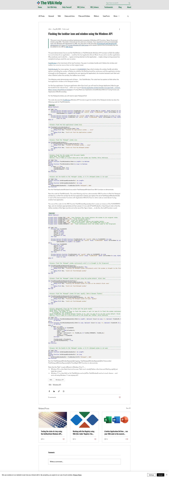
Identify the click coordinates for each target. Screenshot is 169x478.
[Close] (166, 474)
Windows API (60, 380)
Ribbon (96, 16)
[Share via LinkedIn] (54, 391)
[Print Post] (64, 391)
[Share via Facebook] (49, 391)
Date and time (70, 16)
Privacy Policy (77, 475)
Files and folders (84, 16)
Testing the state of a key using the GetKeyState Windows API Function (51, 432)
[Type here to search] (129, 3)
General (51, 16)
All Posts (41, 16)
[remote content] (84, 145)
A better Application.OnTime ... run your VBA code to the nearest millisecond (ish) (116, 432)
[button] (128, 16)
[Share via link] (59, 391)
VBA (59, 16)
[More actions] (119, 29)
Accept (160, 475)
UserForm (106, 16)
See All (128, 408)
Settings (151, 475)
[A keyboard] (53, 420)
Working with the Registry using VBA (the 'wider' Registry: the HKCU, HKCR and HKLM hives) (83, 432)
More (115, 16)
